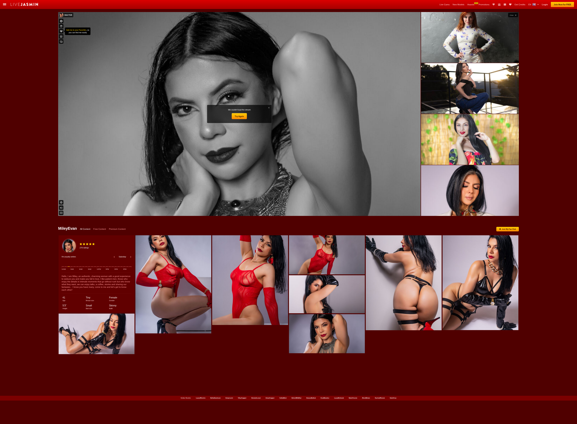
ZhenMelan (366, 398)
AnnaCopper (270, 398)
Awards (470, 4)
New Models (458, 4)
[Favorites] (510, 4)
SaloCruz (393, 398)
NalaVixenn (353, 398)
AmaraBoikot (311, 398)
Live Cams (445, 4)
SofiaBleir (283, 398)
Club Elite (493, 4)
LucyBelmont (339, 398)
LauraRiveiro (200, 398)
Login (545, 4)
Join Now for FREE (562, 4)
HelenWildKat (296, 398)
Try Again (239, 116)
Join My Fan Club (509, 229)
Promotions (484, 4)
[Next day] (130, 257)
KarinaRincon (380, 398)
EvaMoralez (325, 398)
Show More (470, 211)
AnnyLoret (229, 398)
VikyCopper (242, 398)
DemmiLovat (256, 398)
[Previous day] (114, 257)
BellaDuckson (215, 398)
